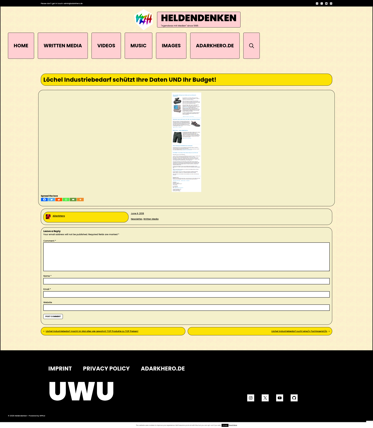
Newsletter (136, 218)
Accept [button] (225, 425)
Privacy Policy (106, 368)
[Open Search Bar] (251, 46)
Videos (106, 45)
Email (47, 289)
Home (21, 45)
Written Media (63, 45)
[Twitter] (51, 199)
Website (47, 302)
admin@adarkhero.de (73, 3)
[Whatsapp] (66, 199)
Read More (233, 425)
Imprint (60, 368)
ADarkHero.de (215, 45)
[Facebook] (44, 199)
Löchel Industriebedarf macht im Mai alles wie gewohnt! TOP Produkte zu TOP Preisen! (92, 331)
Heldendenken (199, 18)
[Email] (73, 199)
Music (138, 45)
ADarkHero (59, 215)
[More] (80, 199)
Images (171, 45)
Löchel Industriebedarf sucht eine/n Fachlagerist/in (299, 331)
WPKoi (42, 416)
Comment (49, 240)
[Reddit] (58, 199)
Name (47, 275)
